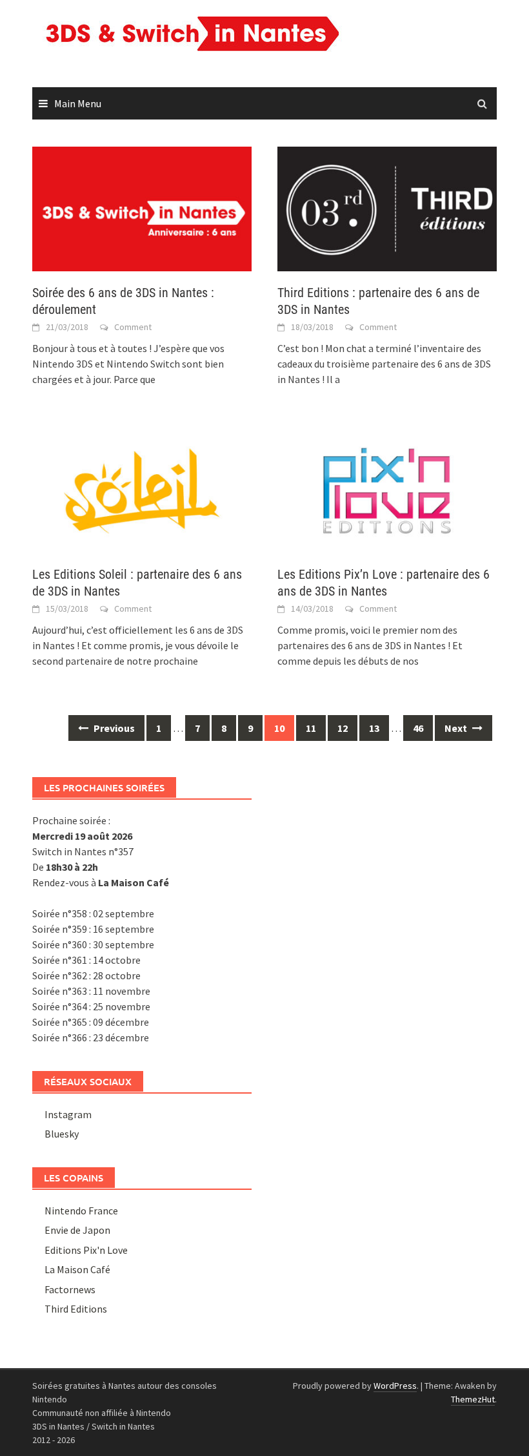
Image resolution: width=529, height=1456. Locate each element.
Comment (133, 327)
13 (374, 728)
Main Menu (77, 103)
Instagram (68, 1114)
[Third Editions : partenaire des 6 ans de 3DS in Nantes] (387, 207)
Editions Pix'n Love (86, 1249)
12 (342, 728)
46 (418, 728)
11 (311, 728)
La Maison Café (77, 1269)
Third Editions (76, 1308)
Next (456, 728)
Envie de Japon (77, 1229)
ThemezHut (473, 1399)
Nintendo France (81, 1210)
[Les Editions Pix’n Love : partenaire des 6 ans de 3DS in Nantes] (387, 489)
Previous (113, 728)
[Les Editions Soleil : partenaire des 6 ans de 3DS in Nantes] (142, 489)
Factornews (70, 1289)
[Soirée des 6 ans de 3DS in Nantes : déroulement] (142, 207)
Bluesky (62, 1133)
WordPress (395, 1385)
